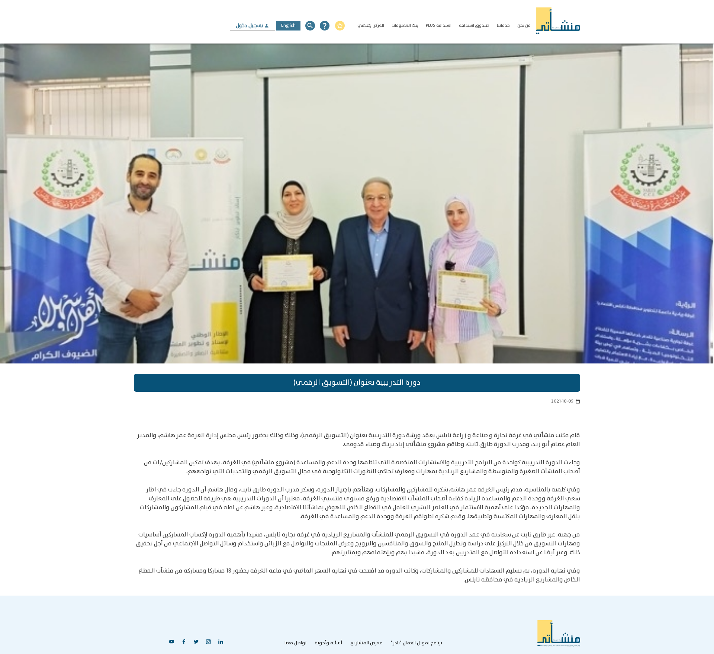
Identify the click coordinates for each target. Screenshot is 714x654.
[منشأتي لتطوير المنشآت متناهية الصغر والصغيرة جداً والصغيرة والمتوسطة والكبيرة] (558, 21)
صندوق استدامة (474, 25)
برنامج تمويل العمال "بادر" (416, 643)
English (288, 25)
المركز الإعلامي (370, 25)
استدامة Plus (438, 25)
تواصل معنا (295, 643)
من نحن (524, 25)
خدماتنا (503, 25)
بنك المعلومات (405, 25)
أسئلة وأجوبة (328, 643)
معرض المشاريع (366, 643)
